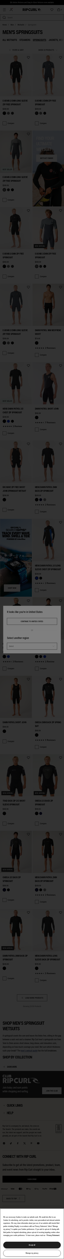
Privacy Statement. (53, 1235)
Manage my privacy (32, 1253)
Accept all (32, 1245)
